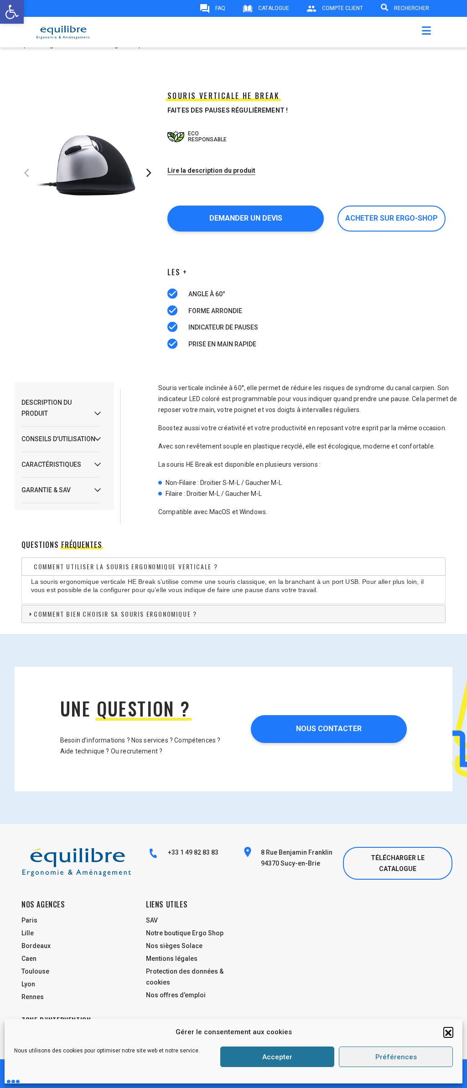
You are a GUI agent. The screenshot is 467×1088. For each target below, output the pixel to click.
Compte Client (342, 8)
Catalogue (273, 8)
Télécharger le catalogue (398, 863)
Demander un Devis (245, 218)
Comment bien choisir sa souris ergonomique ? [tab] (115, 614)
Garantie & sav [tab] (46, 490)
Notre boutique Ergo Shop (184, 933)
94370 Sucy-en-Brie (290, 863)
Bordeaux (36, 945)
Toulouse (35, 971)
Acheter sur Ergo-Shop (391, 218)
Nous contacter (329, 728)
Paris (29, 920)
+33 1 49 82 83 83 (192, 852)
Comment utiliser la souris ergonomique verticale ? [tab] (126, 566)
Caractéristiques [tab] (51, 464)
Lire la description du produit (211, 170)
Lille (27, 933)
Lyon (28, 984)
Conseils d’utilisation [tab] (58, 439)
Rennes (32, 996)
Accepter (277, 1057)
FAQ (219, 8)
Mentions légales (171, 958)
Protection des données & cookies (184, 977)
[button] (448, 1031)
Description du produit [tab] (46, 408)
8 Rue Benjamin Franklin (296, 852)
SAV (152, 920)
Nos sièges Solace (174, 945)
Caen (28, 958)
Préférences (396, 1057)
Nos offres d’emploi (176, 995)
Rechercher (411, 8)
